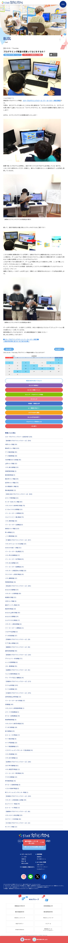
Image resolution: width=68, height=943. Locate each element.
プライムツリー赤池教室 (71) (13, 658)
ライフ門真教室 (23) (11, 743)
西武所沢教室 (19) (10, 609)
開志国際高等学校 (48, 912)
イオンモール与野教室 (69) (13, 593)
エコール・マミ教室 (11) (12, 807)
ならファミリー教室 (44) (12, 804)
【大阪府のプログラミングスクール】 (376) (18, 693)
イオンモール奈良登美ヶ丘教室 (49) (15, 800)
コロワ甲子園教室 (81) (11, 765)
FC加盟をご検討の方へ (28, 867)
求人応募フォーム (41, 859)
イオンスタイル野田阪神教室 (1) (14, 708)
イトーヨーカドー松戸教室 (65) (14, 559)
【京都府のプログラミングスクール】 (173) (18, 681)
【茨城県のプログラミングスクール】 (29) (17, 639)
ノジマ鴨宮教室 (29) (11, 536)
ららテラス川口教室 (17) (12, 620)
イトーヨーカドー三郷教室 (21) (14, 628)
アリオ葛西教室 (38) (11, 456)
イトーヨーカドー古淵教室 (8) (14, 525)
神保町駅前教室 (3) (10, 471)
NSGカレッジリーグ (20, 917)
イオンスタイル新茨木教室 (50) (14, 723)
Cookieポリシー (41, 869)
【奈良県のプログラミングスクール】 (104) (18, 796)
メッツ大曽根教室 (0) (11, 662)
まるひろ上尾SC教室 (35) (12, 612)
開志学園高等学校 (19, 912)
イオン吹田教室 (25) (11, 754)
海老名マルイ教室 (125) (12, 528)
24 (17, 371)
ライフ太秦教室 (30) (11, 689)
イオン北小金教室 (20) (11, 563)
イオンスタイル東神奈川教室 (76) (15, 505)
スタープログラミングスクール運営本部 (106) (18, 437)
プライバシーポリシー (42, 867)
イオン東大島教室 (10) (11, 467)
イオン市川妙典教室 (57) (12, 555)
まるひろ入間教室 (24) (11, 616)
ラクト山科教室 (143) (11, 685)
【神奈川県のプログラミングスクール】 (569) (18, 494)
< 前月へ (13, 356)
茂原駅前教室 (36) (10, 582)
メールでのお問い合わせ (35, 847)
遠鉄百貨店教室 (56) (11, 651)
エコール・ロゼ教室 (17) (12, 735)
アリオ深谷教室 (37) (11, 635)
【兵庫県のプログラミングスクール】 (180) (18, 762)
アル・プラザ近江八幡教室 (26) (14, 677)
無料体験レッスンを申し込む (31, 842)
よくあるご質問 (41, 862)
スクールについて (26, 854)
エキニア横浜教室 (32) (11, 498)
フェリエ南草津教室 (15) (12, 674)
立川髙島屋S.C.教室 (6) (12, 486)
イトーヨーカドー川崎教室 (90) (14, 513)
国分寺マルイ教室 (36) (11, 479)
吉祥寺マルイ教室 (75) (11, 482)
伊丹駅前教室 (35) (10, 781)
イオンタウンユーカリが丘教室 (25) (15, 544)
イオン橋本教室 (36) (11, 521)
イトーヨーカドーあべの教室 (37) (15, 700)
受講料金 (23, 859)
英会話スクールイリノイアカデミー (48, 929)
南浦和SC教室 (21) (10, 597)
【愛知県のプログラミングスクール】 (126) (18, 655)
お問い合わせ (40, 864)
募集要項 (39, 856)
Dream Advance (19, 929)
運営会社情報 (24, 863)
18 (25, 368)
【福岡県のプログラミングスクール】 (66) (17, 811)
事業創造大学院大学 (20, 906)
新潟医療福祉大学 (48, 906)
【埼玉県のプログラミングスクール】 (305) (18, 586)
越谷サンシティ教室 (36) (12, 605)
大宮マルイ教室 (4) (10, 601)
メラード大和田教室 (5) (12, 712)
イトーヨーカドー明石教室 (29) (14, 773)
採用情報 (39, 854)
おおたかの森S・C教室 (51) (13, 548)
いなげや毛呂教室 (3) (11, 632)
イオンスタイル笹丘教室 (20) (13, 815)
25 (25, 371)
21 (50, 368)
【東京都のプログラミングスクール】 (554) (18, 440)
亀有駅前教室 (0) (10, 475)
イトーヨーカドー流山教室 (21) (14, 551)
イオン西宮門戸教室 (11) (12, 769)
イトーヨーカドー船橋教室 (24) (14, 567)
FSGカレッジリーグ (48, 917)
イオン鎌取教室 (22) (11, 578)
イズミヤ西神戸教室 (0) (12, 788)
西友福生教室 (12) (10, 490)
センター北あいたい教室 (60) (13, 502)
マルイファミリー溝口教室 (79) (14, 517)
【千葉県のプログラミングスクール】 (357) (18, 540)
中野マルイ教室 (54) (11, 444)
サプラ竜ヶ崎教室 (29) (11, 643)
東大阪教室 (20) (10, 731)
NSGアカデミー (20, 923)
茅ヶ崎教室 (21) (10, 532)
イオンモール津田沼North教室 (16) (15, 570)
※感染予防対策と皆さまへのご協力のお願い (16, 341)
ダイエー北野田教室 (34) (12, 716)
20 (42, 368)
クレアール (48, 923)
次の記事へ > (59, 349)
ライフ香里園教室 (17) (11, 746)
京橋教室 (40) (9, 704)
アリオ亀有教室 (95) (11, 452)
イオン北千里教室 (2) (11, 758)
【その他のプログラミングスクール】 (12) (17, 823)
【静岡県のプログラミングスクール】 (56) (17, 647)
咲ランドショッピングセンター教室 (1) (16, 792)
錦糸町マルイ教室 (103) (12, 448)
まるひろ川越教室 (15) (11, 590)
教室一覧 (23, 861)
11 (25, 365)
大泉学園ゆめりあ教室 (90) (13, 460)
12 (34, 365)
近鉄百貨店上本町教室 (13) (13, 697)
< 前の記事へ (9, 349)
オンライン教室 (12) (11, 827)
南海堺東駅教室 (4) (10, 720)
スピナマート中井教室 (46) (13, 819)
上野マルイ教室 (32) (11, 463)
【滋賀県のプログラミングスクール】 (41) (17, 670)
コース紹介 (24, 856)
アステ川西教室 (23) (11, 777)
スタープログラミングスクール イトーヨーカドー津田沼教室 (42, 100)
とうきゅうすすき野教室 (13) (13, 509)
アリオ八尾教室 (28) (11, 727)
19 (34, 368)
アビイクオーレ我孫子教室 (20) (14, 574)
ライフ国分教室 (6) (10, 739)
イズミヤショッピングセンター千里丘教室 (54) (19, 750)
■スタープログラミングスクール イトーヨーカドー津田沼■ (21, 339)
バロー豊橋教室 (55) (11, 666)
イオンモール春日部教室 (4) (13, 624)
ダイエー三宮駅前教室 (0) (12, 785)
